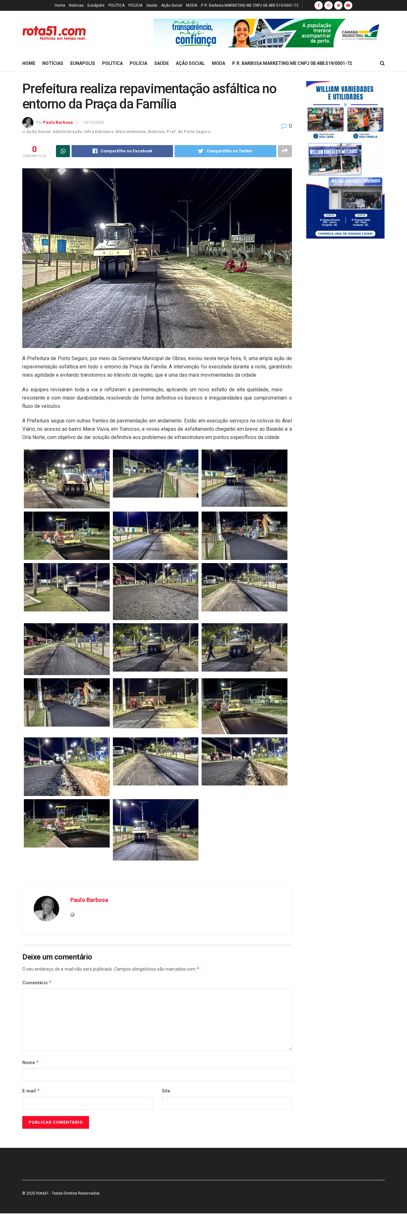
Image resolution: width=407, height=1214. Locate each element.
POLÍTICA (116, 5)
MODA (191, 5)
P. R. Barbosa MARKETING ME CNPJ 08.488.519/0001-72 (250, 5)
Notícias (76, 5)
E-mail (31, 1091)
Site (166, 1090)
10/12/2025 (93, 122)
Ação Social (171, 5)
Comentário (37, 983)
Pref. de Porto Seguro (188, 131)
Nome (30, 1062)
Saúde (151, 5)
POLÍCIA (135, 5)
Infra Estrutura (99, 131)
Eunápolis (96, 5)
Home (60, 5)
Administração (67, 131)
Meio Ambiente (130, 131)
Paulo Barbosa (58, 122)
